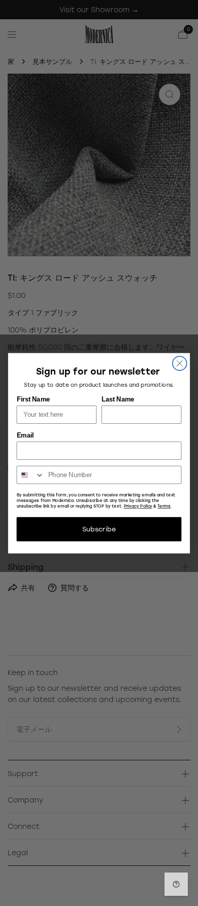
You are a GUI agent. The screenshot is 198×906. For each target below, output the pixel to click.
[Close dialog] (180, 363)
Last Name (118, 398)
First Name (33, 398)
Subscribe (98, 528)
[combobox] (30, 474)
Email (25, 435)
